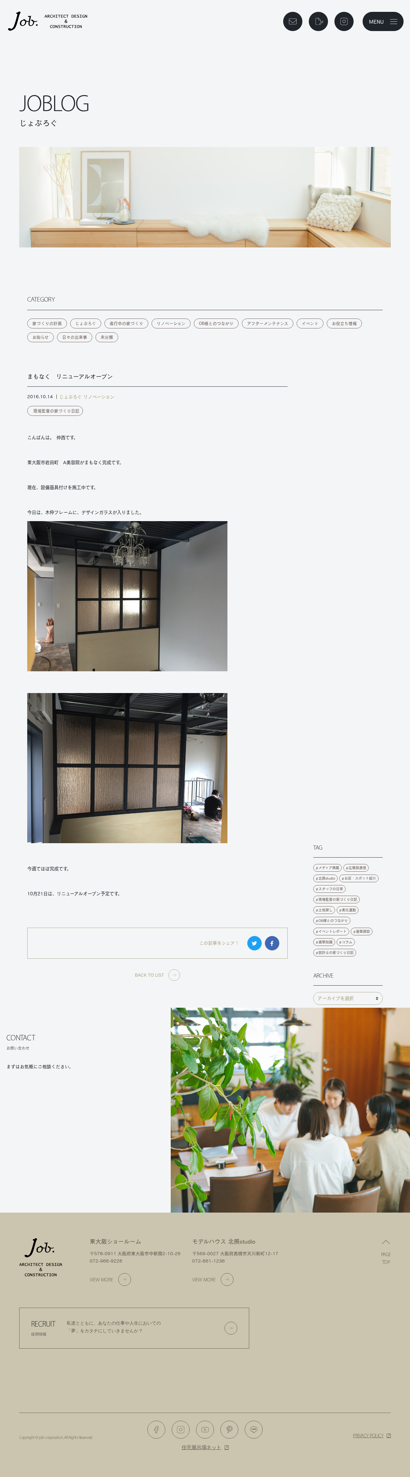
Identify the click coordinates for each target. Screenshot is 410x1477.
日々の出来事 (74, 337)
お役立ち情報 (344, 323)
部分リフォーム (40, 1175)
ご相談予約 (40, 1129)
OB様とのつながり (216, 323)
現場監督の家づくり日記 (56, 411)
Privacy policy (368, 1436)
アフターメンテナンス (267, 323)
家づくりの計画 (47, 323)
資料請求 (118, 1129)
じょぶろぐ (85, 323)
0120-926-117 (44, 1093)
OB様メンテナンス (118, 1152)
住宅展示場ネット (201, 1447)
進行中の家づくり (126, 323)
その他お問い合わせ (118, 1175)
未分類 (107, 337)
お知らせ (40, 337)
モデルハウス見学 (40, 1152)
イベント (310, 323)
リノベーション (171, 323)
